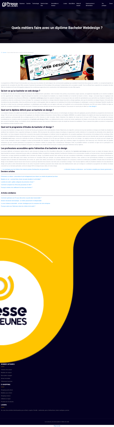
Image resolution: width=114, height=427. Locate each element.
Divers (111, 3)
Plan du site (57, 426)
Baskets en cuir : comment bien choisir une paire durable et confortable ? (21, 179)
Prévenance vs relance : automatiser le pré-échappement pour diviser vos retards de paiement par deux (29, 176)
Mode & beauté (79, 4)
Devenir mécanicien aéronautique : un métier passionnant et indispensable (21, 200)
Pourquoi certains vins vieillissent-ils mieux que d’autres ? (16, 187)
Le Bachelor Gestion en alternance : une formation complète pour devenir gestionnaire (87, 169)
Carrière (28, 3)
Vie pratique (104, 4)
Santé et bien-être (44, 4)
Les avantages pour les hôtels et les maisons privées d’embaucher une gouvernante (26, 169)
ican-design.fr (92, 106)
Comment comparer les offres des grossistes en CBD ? (16, 184)
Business (22, 3)
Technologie (35, 3)
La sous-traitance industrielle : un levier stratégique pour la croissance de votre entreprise (25, 203)
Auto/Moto (72, 3)
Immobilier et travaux (54, 4)
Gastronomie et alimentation (90, 4)
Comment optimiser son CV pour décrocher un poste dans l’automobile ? (21, 198)
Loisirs (65, 3)
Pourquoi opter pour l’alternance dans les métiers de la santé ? (18, 206)
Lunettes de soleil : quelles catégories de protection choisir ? (17, 182)
